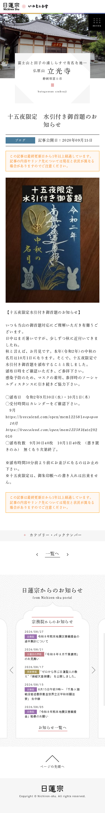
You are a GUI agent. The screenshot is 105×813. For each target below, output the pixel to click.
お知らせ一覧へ (53, 727)
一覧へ (52, 554)
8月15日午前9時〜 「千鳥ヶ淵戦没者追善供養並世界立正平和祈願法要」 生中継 (52, 694)
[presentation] (11, 670)
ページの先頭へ (52, 766)
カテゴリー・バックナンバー (56, 535)
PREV (37, 554)
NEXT (67, 554)
